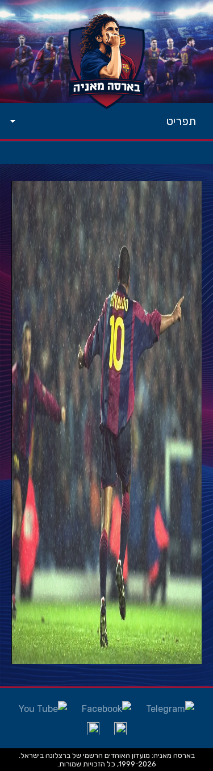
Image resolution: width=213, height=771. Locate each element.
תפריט (181, 121)
